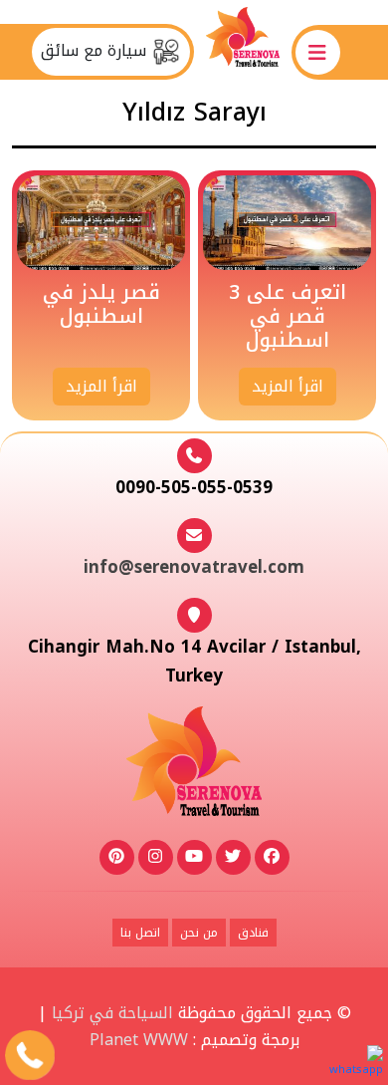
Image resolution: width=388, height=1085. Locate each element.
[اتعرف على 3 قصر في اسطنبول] (287, 221)
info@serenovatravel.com (194, 567)
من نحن (199, 933)
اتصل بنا (140, 933)
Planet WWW (139, 1039)
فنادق (253, 933)
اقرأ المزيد (287, 386)
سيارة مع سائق (96, 51)
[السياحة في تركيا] (242, 51)
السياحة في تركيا (112, 1012)
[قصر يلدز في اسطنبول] (101, 221)
